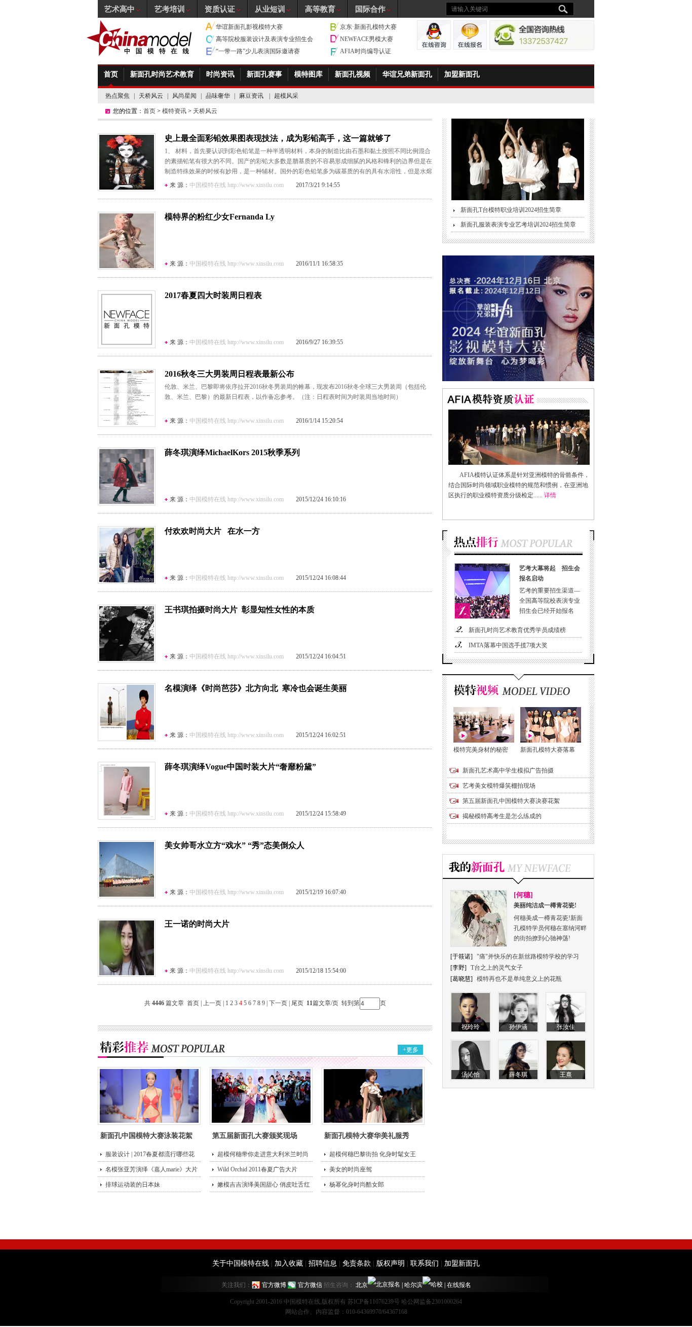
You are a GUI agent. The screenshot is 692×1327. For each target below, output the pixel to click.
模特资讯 (174, 111)
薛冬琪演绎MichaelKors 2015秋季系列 (232, 452)
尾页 (298, 1003)
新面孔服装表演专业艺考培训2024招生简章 (518, 224)
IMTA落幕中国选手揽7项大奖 (508, 645)
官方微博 (274, 1284)
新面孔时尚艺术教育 (162, 74)
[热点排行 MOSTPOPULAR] (518, 545)
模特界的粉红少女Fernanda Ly (220, 216)
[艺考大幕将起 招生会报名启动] (482, 616)
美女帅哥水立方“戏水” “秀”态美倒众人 (234, 845)
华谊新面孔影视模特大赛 (249, 26)
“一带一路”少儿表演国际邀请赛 (258, 51)
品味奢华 (218, 95)
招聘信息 (323, 1263)
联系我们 (424, 1263)
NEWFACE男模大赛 (366, 39)
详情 (550, 495)
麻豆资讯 (252, 95)
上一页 (212, 1003)
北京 (362, 1284)
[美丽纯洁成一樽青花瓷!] (478, 944)
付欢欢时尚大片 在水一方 (212, 531)
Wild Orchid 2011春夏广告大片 (257, 1169)
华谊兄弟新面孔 (407, 74)
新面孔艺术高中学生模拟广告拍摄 (508, 770)
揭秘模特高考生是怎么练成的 (502, 816)
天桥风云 (151, 95)
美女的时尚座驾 (350, 1169)
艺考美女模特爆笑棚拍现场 (499, 785)
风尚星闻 (184, 95)
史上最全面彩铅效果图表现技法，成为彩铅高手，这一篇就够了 (278, 138)
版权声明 (390, 1263)
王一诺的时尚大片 (197, 923)
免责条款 (356, 1263)
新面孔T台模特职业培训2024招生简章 (510, 209)
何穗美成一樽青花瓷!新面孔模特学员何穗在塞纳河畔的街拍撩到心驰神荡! (550, 922)
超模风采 (286, 95)
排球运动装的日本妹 (132, 1184)
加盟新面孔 (462, 74)
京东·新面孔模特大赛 (368, 26)
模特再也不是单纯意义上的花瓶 (519, 978)
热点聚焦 (117, 95)
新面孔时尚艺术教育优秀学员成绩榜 (517, 630)
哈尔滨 (413, 1284)
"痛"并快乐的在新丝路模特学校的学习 (528, 956)
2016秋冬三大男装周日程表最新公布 (229, 374)
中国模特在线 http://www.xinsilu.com (236, 185)
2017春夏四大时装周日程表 (213, 295)
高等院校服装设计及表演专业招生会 (264, 39)
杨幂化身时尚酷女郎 (356, 1184)
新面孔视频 (352, 74)
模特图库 (308, 74)
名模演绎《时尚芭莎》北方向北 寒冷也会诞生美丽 (256, 688)
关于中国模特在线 (240, 1263)
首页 (111, 74)
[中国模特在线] (141, 38)
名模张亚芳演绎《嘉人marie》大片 (151, 1169)
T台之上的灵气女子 (497, 967)
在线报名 (459, 1284)
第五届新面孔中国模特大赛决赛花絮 (511, 800)
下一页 (278, 1003)
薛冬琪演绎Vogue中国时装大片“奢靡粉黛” (240, 766)
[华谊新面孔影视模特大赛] (518, 379)
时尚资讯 (220, 74)
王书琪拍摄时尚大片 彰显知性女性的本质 (240, 609)
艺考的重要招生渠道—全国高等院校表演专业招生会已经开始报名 (549, 589)
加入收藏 (289, 1263)
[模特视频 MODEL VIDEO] (518, 690)
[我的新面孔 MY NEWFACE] (518, 869)
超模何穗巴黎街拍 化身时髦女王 (372, 1154)
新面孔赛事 (264, 74)
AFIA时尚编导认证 (365, 51)
